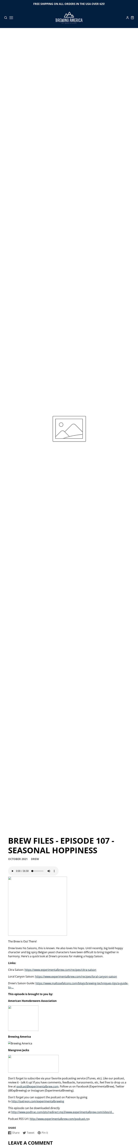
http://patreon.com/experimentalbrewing (37, 1101)
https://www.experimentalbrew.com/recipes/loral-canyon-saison (76, 976)
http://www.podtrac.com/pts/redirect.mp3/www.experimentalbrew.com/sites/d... (62, 1112)
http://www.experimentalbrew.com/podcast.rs (59, 1119)
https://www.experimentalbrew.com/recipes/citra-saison (60, 970)
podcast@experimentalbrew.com (37, 1086)
